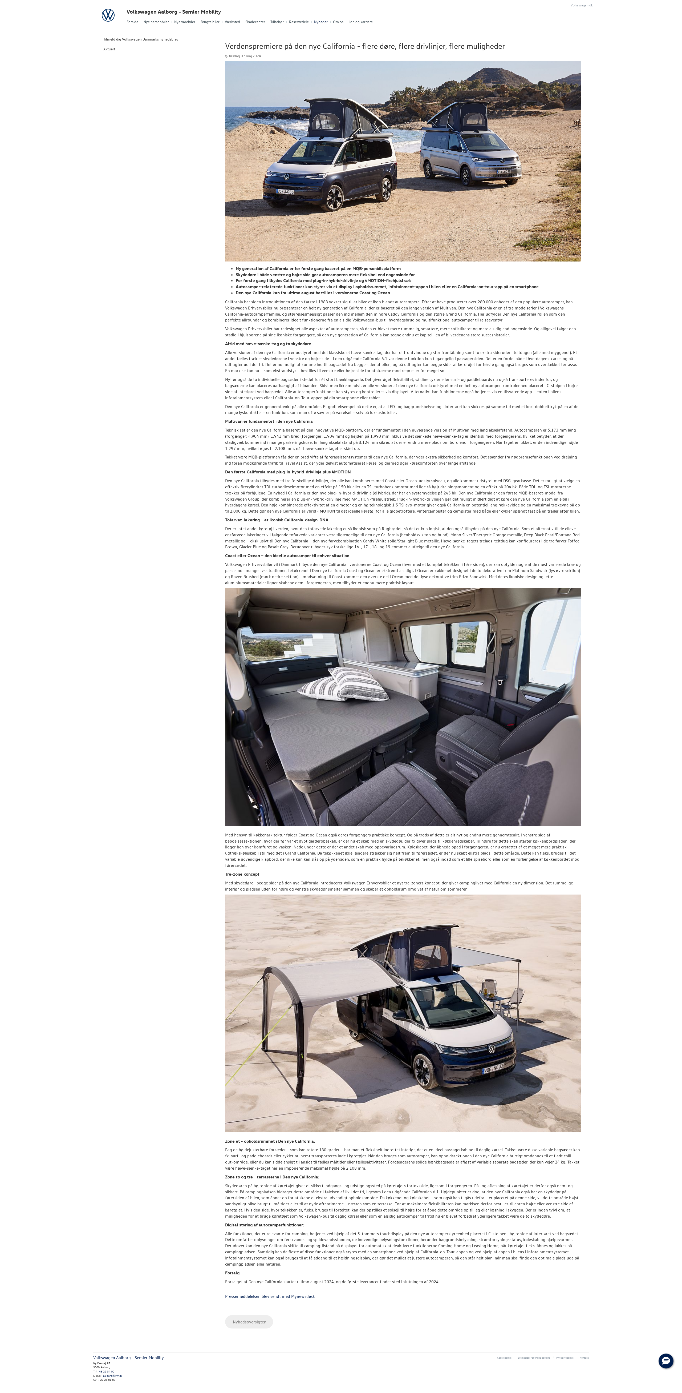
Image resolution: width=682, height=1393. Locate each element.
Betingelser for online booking (534, 1357)
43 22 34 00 (106, 1371)
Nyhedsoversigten (249, 1321)
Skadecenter (255, 21)
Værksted (232, 21)
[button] (666, 1361)
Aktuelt (109, 48)
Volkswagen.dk (582, 5)
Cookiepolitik (504, 1357)
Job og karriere (361, 21)
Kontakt (584, 1357)
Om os (338, 21)
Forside (132, 21)
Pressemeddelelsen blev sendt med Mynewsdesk (270, 1296)
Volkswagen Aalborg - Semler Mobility (174, 12)
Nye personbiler (156, 21)
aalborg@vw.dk (112, 1376)
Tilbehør (277, 21)
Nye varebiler (184, 21)
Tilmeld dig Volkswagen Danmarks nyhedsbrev (140, 39)
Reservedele (299, 21)
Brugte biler (210, 21)
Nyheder (321, 21)
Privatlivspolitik (565, 1357)
